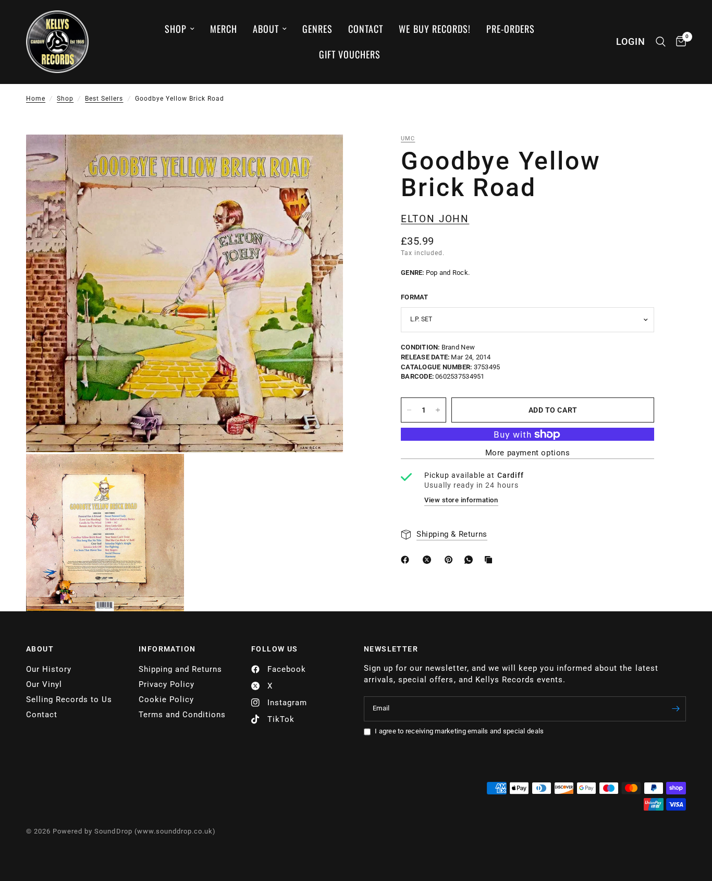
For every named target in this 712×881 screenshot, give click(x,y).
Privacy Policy (166, 684)
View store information (461, 500)
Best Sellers (104, 98)
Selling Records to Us (69, 699)
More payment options (527, 453)
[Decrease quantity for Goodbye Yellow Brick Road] (409, 410)
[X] (429, 559)
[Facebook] (407, 559)
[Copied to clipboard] (490, 559)
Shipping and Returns (180, 669)
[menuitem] (179, 29)
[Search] (660, 41)
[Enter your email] (675, 708)
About (266, 28)
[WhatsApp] (470, 559)
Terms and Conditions (182, 714)
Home (35, 98)
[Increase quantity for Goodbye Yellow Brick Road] (438, 410)
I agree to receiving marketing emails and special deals (459, 731)
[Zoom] (321, 156)
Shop (176, 28)
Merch (223, 28)
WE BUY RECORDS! (434, 28)
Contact (365, 28)
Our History (48, 669)
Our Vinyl (44, 684)
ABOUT (40, 649)
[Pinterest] (451, 559)
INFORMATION (167, 649)
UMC (408, 138)
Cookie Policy (166, 699)
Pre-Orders (510, 28)
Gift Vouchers (349, 54)
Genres (317, 28)
